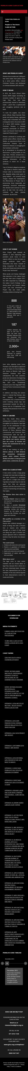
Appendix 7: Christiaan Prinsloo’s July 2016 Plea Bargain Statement (13, 770)
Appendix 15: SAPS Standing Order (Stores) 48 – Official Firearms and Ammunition (14, 875)
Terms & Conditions (16, 1066)
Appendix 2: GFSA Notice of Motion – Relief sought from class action (14, 706)
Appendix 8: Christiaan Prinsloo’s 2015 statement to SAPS (14, 782)
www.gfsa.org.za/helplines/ (14, 1044)
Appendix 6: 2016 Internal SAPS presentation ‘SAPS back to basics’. (14, 760)
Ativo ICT (17, 1064)
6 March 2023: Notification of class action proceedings (14, 633)
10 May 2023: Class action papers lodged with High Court (14, 643)
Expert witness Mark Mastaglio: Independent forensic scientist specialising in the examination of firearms (14, 675)
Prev (2, 963)
